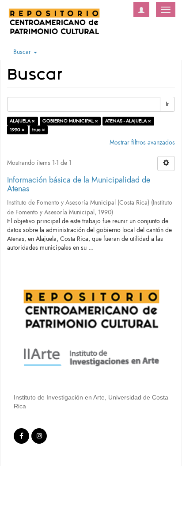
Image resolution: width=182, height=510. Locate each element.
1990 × (17, 129)
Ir (167, 104)
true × (38, 129)
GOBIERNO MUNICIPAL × (70, 121)
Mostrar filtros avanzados (142, 142)
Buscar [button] (23, 52)
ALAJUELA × (22, 121)
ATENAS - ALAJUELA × (128, 121)
